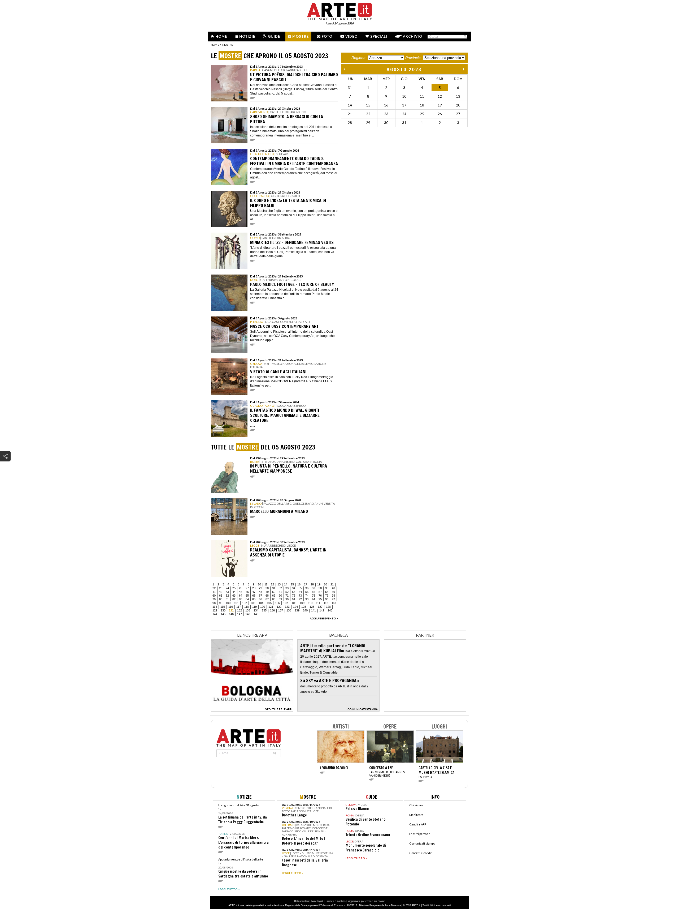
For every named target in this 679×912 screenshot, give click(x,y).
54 (300, 591)
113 (334, 603)
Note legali (317, 901)
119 (254, 606)
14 (285, 584)
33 (287, 588)
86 (260, 599)
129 (214, 610)
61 (220, 595)
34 (293, 588)
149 (256, 614)
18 (312, 584)
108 (293, 603)
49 (267, 591)
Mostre (300, 36)
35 (300, 588)
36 (306, 588)
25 (234, 588)
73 (300, 595)
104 (261, 603)
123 (287, 606)
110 (310, 603)
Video (351, 36)
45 (240, 591)
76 (320, 595)
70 (280, 595)
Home (221, 36)
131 (231, 610)
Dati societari (301, 901)
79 (214, 599)
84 (247, 599)
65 (247, 595)
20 (325, 584)
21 (332, 584)
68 (267, 595)
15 (292, 584)
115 (222, 606)
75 (313, 595)
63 (234, 595)
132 (239, 610)
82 (234, 599)
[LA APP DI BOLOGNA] (252, 710)
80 (220, 599)
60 (214, 595)
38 (320, 588)
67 (260, 595)
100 (228, 603)
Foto (327, 36)
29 (260, 588)
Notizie (247, 36)
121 (270, 606)
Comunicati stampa (422, 843)
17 (305, 584)
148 (247, 614)
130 (223, 610)
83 (240, 599)
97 (333, 599)
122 (279, 606)
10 (259, 584)
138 (288, 610)
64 (240, 595)
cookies (341, 901)
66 (253, 595)
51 (280, 591)
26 (240, 588)
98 (214, 603)
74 (306, 595)
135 (264, 610)
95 (320, 599)
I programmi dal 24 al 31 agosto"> (242, 813)
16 (299, 584)
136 (272, 610)
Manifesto (416, 814)
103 (252, 603)
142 (321, 610)
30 (267, 588)
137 (280, 610)
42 (220, 591)
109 (302, 603)
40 (333, 588)
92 (300, 599)
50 (273, 591)
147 (239, 614)
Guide (274, 36)
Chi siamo (416, 805)
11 (265, 584)
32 (280, 588)
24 (227, 588)
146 (231, 614)
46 (247, 591)
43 (227, 591)
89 (280, 599)
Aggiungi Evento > (324, 618)
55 (306, 591)
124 (295, 606)
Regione (358, 57)
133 (247, 610)
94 (313, 599)
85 (253, 599)
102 (244, 603)
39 (326, 588)
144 (214, 614)
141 (313, 610)
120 (262, 606)
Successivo (463, 69)
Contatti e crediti (421, 853)
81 (227, 599)
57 (320, 591)
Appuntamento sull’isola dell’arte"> (243, 868)
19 (318, 584)
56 (313, 591)
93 (306, 599)
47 (253, 591)
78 (333, 595)
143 (330, 610)
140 (305, 610)
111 (318, 603)
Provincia (413, 57)
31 (273, 588)
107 (285, 603)
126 (312, 606)
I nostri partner (419, 834)
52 (287, 591)
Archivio (412, 36)
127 (320, 606)
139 (297, 610)
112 (326, 603)
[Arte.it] (339, 10)
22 (214, 588)
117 (238, 606)
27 (247, 588)
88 (273, 599)
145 (223, 614)
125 (303, 606)
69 (273, 595)
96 (326, 599)
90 (287, 599)
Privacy (330, 901)
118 (246, 606)
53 (293, 591)
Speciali (378, 36)
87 (267, 599)
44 (234, 591)
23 (220, 588)
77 (326, 595)
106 (277, 603)
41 (214, 591)
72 (293, 595)
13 (279, 584)
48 (260, 591)
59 (333, 591)
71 (287, 595)
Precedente (345, 69)
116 (230, 606)
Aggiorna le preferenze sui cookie (366, 901)
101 (236, 603)
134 (256, 610)
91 (293, 599)
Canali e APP (417, 824)
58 (326, 591)
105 (269, 603)
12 (272, 584)
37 (313, 588)
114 (214, 606)
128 (328, 606)
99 (220, 603)
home (215, 44)
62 (227, 595)
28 (253, 588)
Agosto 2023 (404, 69)
